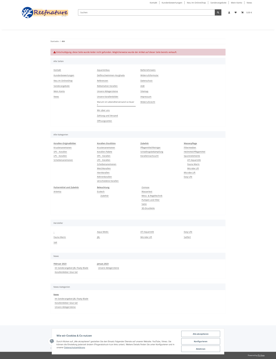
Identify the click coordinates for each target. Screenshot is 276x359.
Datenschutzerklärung (74, 347)
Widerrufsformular (149, 75)
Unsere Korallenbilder (107, 96)
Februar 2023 (60, 263)
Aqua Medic (103, 231)
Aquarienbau (103, 70)
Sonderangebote (218, 2)
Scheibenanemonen (63, 160)
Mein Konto (236, 2)
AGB (142, 86)
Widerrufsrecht (147, 102)
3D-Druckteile (148, 208)
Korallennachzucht (149, 155)
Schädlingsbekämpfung (151, 151)
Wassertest (147, 191)
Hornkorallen (103, 172)
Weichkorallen (104, 168)
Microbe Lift (193, 168)
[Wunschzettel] (235, 12)
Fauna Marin (193, 164)
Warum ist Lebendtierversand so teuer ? (115, 103)
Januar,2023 (103, 263)
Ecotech (101, 191)
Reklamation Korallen (107, 86)
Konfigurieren (200, 341)
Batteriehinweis (148, 70)
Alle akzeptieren (201, 334)
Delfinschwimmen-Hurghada (111, 75)
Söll (55, 242)
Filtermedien (190, 147)
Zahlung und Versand (107, 115)
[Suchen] (218, 12)
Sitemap (144, 91)
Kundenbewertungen (172, 2)
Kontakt (153, 2)
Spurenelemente (192, 155)
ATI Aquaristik (194, 160)
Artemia (57, 191)
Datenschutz (146, 80)
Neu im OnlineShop (196, 2)
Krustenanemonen (63, 147)
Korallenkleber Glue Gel (66, 272)
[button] (229, 12)
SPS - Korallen (60, 151)
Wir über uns (103, 110)
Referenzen (102, 80)
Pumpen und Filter (151, 199)
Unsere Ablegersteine (107, 91)
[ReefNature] (45, 12)
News (249, 2)
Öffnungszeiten (104, 121)
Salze (144, 204)
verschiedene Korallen (108, 181)
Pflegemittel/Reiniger (150, 147)
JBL (98, 237)
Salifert (187, 237)
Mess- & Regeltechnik (152, 195)
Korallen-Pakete (104, 151)
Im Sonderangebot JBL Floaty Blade (71, 268)
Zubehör (104, 195)
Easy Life (188, 176)
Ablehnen (200, 349)
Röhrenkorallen (104, 176)
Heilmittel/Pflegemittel (194, 151)
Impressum (145, 96)
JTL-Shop (261, 355)
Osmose (145, 187)
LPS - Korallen (60, 155)
